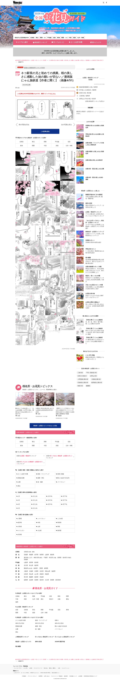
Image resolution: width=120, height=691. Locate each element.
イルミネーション (65, 668)
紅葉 (59, 668)
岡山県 (31, 574)
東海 (58, 37)
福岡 (16, 602)
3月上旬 (35, 500)
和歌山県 (47, 571)
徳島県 (36, 577)
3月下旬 (64, 500)
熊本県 (42, 580)
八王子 (30, 557)
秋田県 (42, 554)
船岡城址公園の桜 (96, 382)
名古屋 (30, 568)
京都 (66, 37)
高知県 (42, 577)
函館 (33, 552)
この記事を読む (45, 131)
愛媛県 (31, 577)
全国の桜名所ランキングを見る (94, 101)
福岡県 (26, 580)
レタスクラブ (17, 672)
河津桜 (20, 534)
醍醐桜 (88, 386)
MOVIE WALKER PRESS (45, 672)
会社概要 (80, 676)
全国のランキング (26, 456)
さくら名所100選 (76, 42)
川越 (55, 557)
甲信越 (49, 37)
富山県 (31, 565)
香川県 (26, 577)
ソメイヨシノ (41, 518)
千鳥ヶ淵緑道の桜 (91, 372)
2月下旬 (64, 496)
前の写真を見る (24, 125)
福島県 (52, 554)
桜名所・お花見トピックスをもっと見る (45, 425)
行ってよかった (59, 42)
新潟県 (36, 562)
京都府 (31, 571)
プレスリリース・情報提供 (56, 676)
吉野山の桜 (93, 376)
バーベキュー (61, 482)
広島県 (26, 574)
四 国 (17, 577)
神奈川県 (36, 557)
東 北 (17, 554)
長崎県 (36, 580)
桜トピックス (96, 42)
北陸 (54, 37)
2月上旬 (35, 496)
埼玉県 (51, 557)
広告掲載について (73, 676)
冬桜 (39, 522)
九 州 (17, 580)
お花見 (30, 668)
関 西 (17, 571)
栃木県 (65, 557)
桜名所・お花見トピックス (23, 641)
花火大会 (46, 668)
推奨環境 (40, 676)
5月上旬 (35, 508)
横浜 (41, 557)
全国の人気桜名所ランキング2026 (34, 68)
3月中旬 (50, 500)
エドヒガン (21, 530)
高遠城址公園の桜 (83, 382)
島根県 (47, 574)
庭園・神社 (41, 478)
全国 (16, 610)
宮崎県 (52, 580)
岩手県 (36, 554)
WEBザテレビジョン (34, 672)
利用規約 (24, 676)
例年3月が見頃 (39, 623)
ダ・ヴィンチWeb (25, 672)
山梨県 (26, 562)
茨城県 (26, 559)
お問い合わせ (47, 676)
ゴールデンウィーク (38, 668)
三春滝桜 (80, 372)
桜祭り (57, 620)
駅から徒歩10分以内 (63, 478)
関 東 (17, 557)
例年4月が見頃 (59, 623)
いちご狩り (25, 668)
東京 (45, 37)
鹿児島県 (58, 580)
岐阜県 (36, 568)
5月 (19, 508)
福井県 (36, 565)
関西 (62, 37)
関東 (41, 37)
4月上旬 (35, 504)
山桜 (39, 526)
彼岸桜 (20, 522)
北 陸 (17, 565)
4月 (19, 504)
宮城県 (26, 554)
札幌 (30, 552)
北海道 (32, 37)
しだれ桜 (60, 518)
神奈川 (51, 599)
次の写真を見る (66, 125)
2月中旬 (50, 496)
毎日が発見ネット (55, 672)
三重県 (41, 568)
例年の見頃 (38, 641)
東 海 (17, 568)
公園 (19, 482)
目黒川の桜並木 (82, 376)
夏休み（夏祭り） (53, 668)
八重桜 (20, 518)
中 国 (17, 574)
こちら (54, 93)
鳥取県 (42, 574)
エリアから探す (22, 42)
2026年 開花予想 (60, 641)
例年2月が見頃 (19, 623)
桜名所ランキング (41, 42)
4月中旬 (50, 504)
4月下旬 (64, 504)
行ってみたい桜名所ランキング (44, 637)
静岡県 (46, 568)
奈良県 (42, 571)
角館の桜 (80, 386)
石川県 (26, 565)
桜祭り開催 (60, 474)
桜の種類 (18, 646)
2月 (19, 496)
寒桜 (58, 526)
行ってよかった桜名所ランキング (65, 637)
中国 (70, 37)
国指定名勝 (21, 478)
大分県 (47, 580)
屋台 (19, 486)
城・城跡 (40, 482)
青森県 (31, 554)
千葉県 (46, 557)
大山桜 (39, 530)
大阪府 (26, 571)
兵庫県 (36, 571)
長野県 (31, 562)
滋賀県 (53, 571)
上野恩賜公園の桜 (83, 379)
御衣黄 (59, 530)
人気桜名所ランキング (22, 637)
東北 (37, 37)
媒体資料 (66, 676)
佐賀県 (31, 580)
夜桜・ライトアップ (43, 474)
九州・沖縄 (80, 37)
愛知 (67, 599)
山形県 (47, 554)
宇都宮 (69, 557)
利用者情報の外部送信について (90, 676)
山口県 (36, 574)
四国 (74, 37)
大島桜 (20, 526)
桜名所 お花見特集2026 (22, 37)
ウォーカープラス (17, 668)
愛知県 (26, 568)
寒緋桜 (59, 522)
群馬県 (59, 557)
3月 (19, 500)
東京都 (26, 557)
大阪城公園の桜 (96, 379)
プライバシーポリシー (32, 676)
